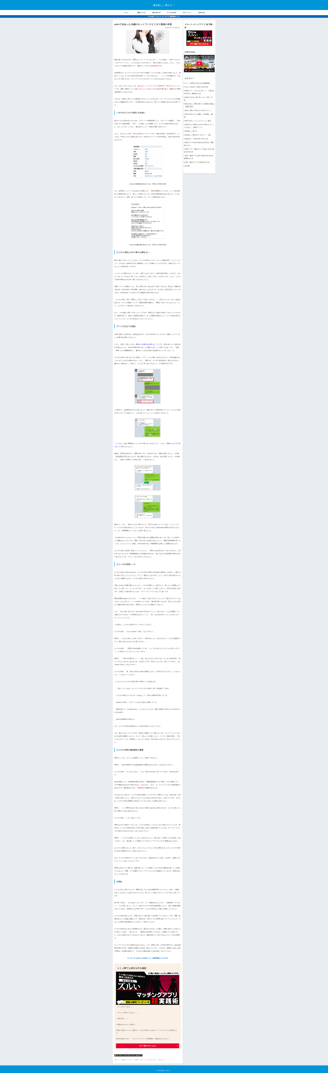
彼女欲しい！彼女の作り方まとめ (196, 139)
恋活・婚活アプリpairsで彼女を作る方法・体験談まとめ (129, 1055)
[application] (199, 63)
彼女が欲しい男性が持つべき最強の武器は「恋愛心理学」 (199, 105)
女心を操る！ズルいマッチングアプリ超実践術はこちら (164, 16)
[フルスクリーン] (212, 70)
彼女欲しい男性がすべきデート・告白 (198, 135)
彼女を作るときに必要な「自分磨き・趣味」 (198, 115)
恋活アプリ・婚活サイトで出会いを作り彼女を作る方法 (199, 150)
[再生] (186, 70)
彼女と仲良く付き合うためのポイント (198, 110)
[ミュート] (210, 70)
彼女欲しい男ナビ (191, 131)
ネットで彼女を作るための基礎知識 (197, 83)
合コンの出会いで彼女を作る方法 (196, 87)
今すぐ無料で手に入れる (147, 1046)
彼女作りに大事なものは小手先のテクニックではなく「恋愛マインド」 (199, 126)
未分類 (187, 166)
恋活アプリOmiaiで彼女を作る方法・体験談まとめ (199, 144)
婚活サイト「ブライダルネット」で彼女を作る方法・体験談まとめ (199, 92)
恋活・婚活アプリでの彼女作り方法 (197, 162)
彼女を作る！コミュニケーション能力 (198, 121)
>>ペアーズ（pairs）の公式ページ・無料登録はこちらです (147, 958)
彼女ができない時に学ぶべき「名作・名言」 (198, 98)
